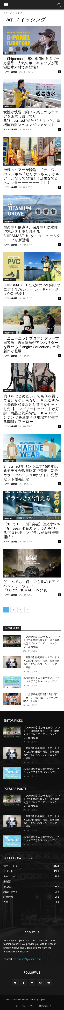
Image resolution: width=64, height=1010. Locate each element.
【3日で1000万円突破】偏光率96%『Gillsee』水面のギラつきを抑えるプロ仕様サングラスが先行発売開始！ (31, 530)
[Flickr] (32, 982)
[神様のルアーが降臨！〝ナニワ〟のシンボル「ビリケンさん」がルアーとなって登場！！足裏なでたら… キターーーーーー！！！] (32, 151)
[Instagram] (40, 982)
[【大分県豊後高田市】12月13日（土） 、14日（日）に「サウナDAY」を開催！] (12, 699)
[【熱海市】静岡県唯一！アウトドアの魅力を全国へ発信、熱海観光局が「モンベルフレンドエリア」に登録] (12, 662)
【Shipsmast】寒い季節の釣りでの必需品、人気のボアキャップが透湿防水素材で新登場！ (32, 63)
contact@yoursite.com (29, 959)
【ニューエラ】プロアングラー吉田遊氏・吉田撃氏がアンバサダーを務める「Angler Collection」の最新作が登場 (31, 344)
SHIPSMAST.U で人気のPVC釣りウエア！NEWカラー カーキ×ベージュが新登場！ (31, 289)
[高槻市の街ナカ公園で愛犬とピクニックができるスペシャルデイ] (12, 682)
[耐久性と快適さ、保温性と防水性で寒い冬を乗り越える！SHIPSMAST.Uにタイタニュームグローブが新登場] (32, 209)
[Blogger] (15, 982)
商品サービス (9, 53)
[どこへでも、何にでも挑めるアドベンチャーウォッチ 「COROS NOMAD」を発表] (32, 563)
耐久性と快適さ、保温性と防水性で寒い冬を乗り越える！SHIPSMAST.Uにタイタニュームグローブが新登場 (31, 233)
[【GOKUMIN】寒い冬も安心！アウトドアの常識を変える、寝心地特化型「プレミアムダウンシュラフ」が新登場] (12, 641)
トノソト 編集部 (10, 71)
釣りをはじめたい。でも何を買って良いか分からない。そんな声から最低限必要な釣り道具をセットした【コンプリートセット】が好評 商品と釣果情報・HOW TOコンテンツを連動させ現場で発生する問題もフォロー (31, 409)
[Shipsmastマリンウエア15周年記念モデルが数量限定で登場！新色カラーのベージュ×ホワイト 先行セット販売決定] (32, 448)
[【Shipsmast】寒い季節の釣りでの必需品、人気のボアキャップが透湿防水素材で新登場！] (32, 40)
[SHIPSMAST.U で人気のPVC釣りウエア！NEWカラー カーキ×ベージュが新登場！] (32, 266)
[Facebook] (23, 982)
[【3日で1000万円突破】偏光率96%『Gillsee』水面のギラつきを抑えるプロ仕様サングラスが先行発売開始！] (32, 505)
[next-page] (27, 609)
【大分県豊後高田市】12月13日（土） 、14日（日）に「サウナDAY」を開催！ (40, 697)
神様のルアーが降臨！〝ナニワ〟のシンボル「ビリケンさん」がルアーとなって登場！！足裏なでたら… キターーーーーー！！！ (31, 176)
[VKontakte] (48, 982)
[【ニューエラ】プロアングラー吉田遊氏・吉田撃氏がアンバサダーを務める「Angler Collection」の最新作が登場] (32, 320)
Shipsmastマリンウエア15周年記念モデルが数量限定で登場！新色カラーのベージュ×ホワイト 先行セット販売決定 (30, 472)
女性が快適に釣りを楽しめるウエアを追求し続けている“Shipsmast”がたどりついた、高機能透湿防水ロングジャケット (31, 118)
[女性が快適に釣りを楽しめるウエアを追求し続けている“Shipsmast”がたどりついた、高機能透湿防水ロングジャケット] (32, 93)
